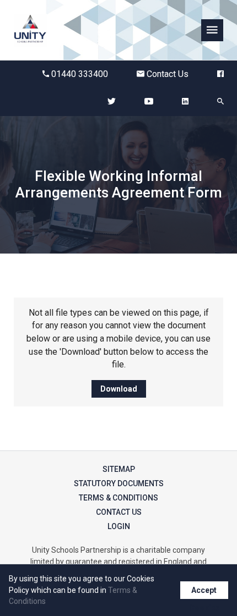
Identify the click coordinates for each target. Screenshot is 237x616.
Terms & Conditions (118, 497)
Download (118, 388)
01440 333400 (79, 74)
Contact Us (167, 74)
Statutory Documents (119, 483)
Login (118, 526)
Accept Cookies (204, 592)
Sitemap (119, 469)
